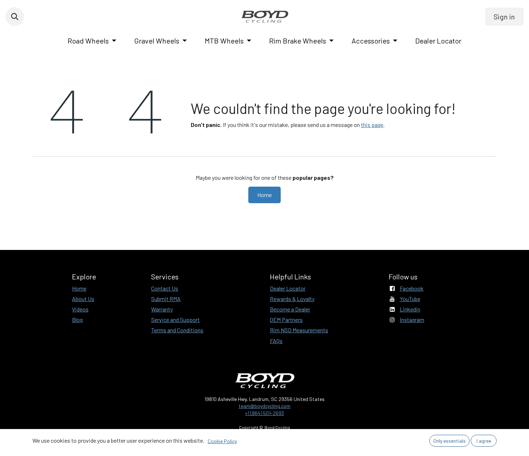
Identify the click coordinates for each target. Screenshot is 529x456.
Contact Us (164, 288)
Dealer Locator (288, 288)
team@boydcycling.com (264, 406)
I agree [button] (483, 441)
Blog (77, 319)
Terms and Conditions (177, 330)
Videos (80, 309)
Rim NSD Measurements (299, 330)
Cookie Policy (222, 441)
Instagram (412, 319)
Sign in (504, 16)
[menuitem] (92, 40)
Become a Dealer (290, 309)
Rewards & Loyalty (292, 298)
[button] (14, 16)
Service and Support (175, 319)
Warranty (162, 309)
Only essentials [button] (449, 441)
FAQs (276, 340)
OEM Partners (286, 319)
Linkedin (410, 309)
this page (372, 124)
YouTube (410, 298)
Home (264, 194)
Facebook (412, 288)
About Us (83, 298)
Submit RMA (166, 298)
